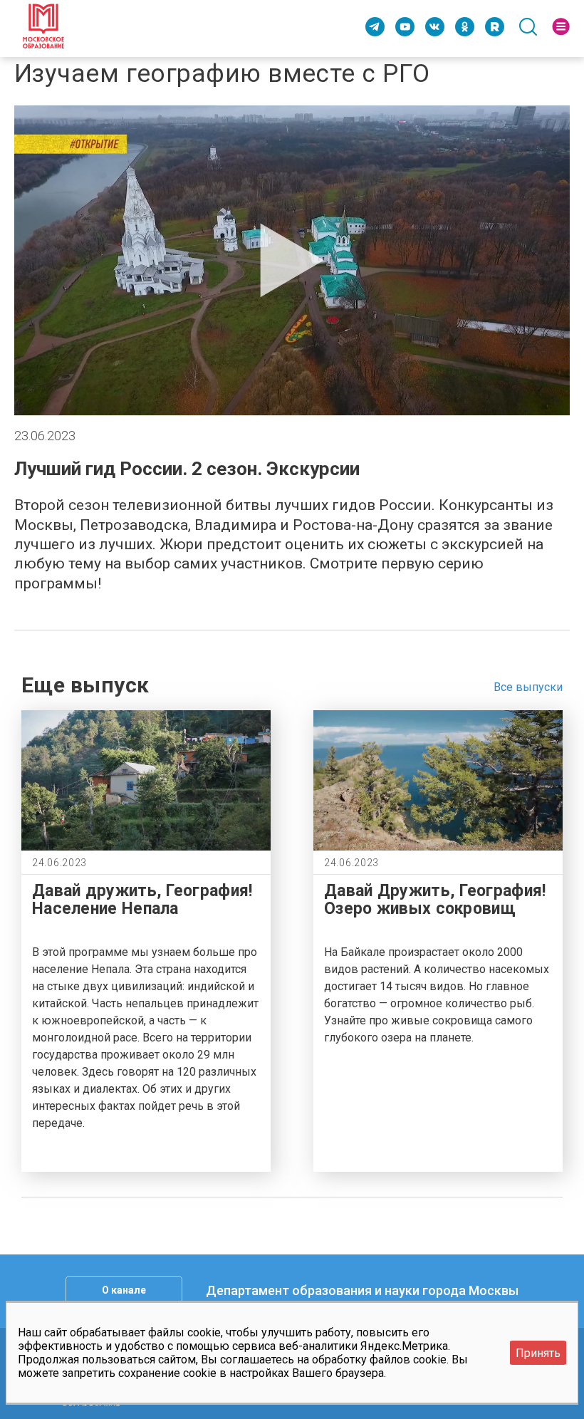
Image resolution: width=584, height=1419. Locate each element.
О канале (124, 1290)
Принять (538, 1353)
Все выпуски (528, 687)
